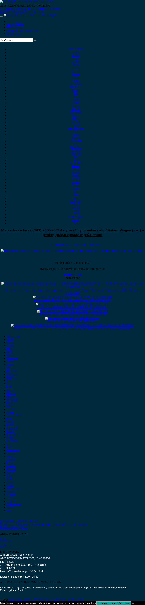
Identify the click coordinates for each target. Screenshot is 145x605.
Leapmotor (76, 140)
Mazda (76, 150)
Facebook (5, 540)
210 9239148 (23, 8)
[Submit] (34, 40)
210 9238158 (39, 8)
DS (76, 93)
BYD (76, 64)
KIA (76, 131)
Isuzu (76, 115)
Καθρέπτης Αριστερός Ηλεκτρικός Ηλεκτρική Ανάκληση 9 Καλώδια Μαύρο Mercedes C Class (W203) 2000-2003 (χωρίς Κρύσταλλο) (72, 292)
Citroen (76, 74)
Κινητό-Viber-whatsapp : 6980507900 (21, 11)
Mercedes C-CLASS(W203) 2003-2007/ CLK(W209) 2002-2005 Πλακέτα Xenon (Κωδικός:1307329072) (72, 328)
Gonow (76, 106)
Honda (76, 109)
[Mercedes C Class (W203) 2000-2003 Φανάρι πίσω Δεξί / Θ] (72, 311)
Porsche (76, 179)
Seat (76, 191)
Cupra (75, 77)
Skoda (76, 194)
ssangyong (76, 201)
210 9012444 (7, 8)
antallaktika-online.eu (21, 599)
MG (76, 156)
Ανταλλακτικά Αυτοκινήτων (23, 30)
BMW (76, 61)
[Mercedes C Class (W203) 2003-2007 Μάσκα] (72, 318)
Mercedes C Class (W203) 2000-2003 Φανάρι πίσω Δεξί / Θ (72, 314)
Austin (76, 55)
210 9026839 (54, 8)
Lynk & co (76, 147)
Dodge (76, 90)
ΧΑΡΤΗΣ (5, 546)
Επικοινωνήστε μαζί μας (14, 527)
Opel (76, 169)
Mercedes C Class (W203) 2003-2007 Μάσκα (72, 321)
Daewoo (76, 83)
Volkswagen (76, 217)
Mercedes (76, 153)
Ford (76, 99)
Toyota (76, 213)
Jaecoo (76, 121)
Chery (75, 67)
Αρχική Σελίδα (15, 24)
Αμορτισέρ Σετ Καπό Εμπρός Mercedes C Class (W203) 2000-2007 (72, 300)
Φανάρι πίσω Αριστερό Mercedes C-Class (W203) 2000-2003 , (72, 307)
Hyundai (76, 112)
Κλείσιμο (102, 603)
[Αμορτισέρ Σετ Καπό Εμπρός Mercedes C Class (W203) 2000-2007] (72, 297)
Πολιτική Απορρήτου (119, 603)
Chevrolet (76, 71)
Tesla (76, 210)
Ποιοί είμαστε (15, 27)
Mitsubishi (76, 163)
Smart (76, 198)
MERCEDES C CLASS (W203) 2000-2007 (76, 244)
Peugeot (75, 175)
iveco (76, 118)
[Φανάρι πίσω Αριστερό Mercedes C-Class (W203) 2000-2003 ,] (72, 304)
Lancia (76, 137)
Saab (76, 188)
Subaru (76, 204)
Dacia (76, 80)
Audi (76, 52)
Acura (75, 58)
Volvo (76, 220)
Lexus (75, 144)
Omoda (76, 172)
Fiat (76, 96)
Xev (76, 223)
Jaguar (76, 125)
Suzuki (76, 207)
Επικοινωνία (14, 33)
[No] (132, 603)
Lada (76, 134)
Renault (76, 182)
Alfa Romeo (76, 48)
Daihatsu (76, 86)
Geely (76, 102)
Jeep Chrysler (76, 128)
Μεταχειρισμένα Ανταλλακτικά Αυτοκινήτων (59, 599)
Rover (75, 185)
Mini (76, 159)
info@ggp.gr (7, 561)
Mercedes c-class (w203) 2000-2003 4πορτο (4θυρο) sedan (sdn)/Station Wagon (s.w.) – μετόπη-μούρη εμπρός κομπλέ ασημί (72, 232)
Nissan (76, 166)
